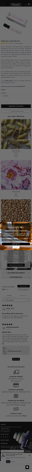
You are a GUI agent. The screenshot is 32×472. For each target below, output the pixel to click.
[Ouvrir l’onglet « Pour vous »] (27, 467)
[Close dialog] (30, 223)
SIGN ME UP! (16, 244)
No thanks (16, 247)
